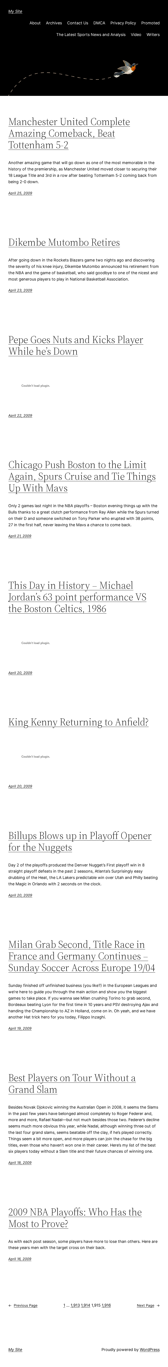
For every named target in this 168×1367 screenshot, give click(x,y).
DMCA (99, 23)
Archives (54, 23)
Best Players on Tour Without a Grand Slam (72, 1083)
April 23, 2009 (20, 290)
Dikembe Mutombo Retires (64, 242)
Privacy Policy (123, 23)
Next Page (148, 1305)
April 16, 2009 (19, 1259)
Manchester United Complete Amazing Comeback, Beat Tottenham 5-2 (69, 133)
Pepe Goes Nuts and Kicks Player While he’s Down (75, 345)
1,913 (75, 1305)
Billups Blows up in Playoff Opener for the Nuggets (80, 841)
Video (136, 34)
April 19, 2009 (20, 1028)
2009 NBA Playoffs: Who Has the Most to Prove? (75, 1217)
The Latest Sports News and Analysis (91, 34)
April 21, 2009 (19, 536)
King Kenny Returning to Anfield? (78, 722)
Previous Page (22, 1305)
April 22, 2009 (20, 415)
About (35, 23)
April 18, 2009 (20, 1162)
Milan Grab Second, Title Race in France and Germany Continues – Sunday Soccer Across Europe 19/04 (81, 955)
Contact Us (77, 23)
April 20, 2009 (20, 673)
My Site (15, 11)
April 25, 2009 (20, 193)
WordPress (150, 1349)
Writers (153, 34)
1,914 (85, 1305)
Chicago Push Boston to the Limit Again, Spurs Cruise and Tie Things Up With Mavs (82, 476)
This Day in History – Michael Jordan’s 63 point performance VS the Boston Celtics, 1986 (77, 596)
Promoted (150, 23)
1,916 (106, 1305)
